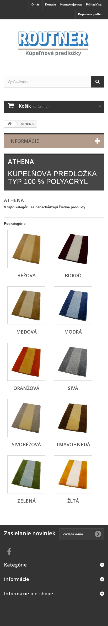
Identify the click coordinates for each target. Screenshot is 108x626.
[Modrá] (73, 305)
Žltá (73, 501)
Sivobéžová (26, 444)
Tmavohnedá (73, 444)
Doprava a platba (89, 14)
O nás (35, 4)
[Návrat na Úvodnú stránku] (9, 124)
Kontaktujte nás (71, 4)
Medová (26, 332)
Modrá (73, 332)
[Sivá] (73, 362)
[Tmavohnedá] (73, 418)
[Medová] (26, 305)
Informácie (24, 141)
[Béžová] (26, 249)
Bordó (73, 275)
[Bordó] (73, 249)
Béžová (26, 275)
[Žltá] (73, 474)
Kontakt (50, 4)
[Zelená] (26, 474)
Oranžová (26, 388)
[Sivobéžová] (26, 418)
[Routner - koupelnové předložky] (54, 43)
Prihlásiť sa (93, 4)
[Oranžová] (26, 362)
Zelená (26, 501)
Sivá (73, 388)
